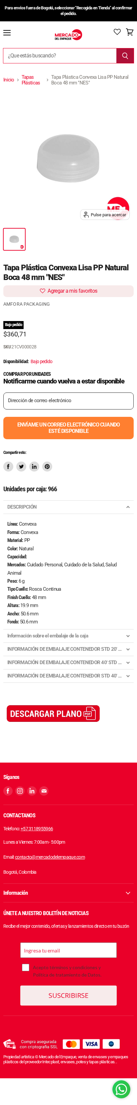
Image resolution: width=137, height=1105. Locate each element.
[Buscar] (125, 55)
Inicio (8, 80)
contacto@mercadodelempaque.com (50, 857)
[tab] (68, 507)
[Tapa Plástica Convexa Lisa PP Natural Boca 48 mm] (14, 239)
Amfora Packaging (26, 304)
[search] (59, 55)
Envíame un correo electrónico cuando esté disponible (68, 428)
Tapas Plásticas (31, 80)
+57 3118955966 (37, 828)
